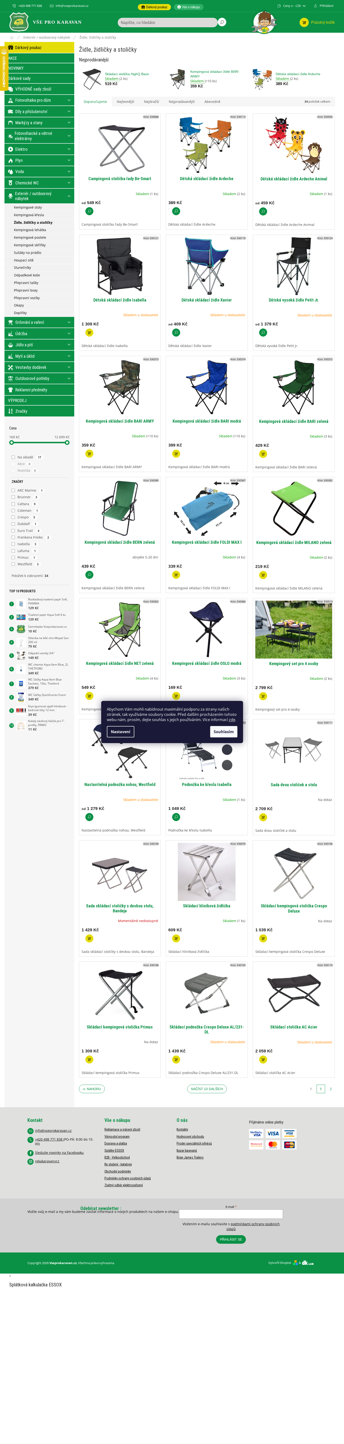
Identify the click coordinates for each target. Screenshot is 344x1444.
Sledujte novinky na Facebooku (59, 1152)
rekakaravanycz (47, 1161)
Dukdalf (26, 523)
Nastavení (120, 731)
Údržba (21, 333)
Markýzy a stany (29, 122)
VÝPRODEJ (17, 400)
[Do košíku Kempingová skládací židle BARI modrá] (176, 454)
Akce (23, 464)
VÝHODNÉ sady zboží (33, 89)
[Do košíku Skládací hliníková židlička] (176, 938)
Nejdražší (151, 101)
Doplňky (20, 313)
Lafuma (26, 550)
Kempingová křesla (29, 215)
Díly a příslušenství (31, 111)
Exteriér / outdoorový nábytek (33, 196)
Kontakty (182, 1129)
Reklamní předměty (31, 389)
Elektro (21, 149)
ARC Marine (30, 490)
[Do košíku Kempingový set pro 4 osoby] (263, 696)
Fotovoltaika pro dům (33, 100)
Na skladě (29, 457)
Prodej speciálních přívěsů (194, 1143)
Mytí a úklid (25, 356)
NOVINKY (16, 68)
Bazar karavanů (187, 1150)
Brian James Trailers (190, 1157)
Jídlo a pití (24, 344)
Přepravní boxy (26, 290)
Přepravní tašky (26, 282)
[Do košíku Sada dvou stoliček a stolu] (263, 817)
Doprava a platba (116, 1143)
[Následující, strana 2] (321, 1089)
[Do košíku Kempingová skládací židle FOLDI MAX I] (176, 575)
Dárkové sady (19, 78)
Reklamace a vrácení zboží (122, 1129)
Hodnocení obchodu (190, 1136)
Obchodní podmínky (118, 1171)
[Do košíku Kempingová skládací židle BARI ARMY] (89, 454)
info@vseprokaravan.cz (53, 1130)
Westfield (28, 564)
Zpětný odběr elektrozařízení (124, 1185)
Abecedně (212, 101)
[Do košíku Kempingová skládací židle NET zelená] (89, 696)
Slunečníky (22, 267)
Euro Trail (28, 530)
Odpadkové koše (27, 275)
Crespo (26, 517)
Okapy (19, 305)
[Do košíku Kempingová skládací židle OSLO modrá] (176, 696)
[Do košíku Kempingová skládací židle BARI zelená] (263, 454)
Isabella (26, 544)
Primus (26, 557)
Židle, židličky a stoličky (33, 222)
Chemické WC (27, 182)
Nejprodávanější (182, 101)
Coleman (27, 510)
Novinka (26, 470)
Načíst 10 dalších (207, 1089)
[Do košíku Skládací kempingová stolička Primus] (89, 1060)
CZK (299, 6)
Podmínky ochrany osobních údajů (128, 1178)
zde (232, 719)
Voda (19, 171)
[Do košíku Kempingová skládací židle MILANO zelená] (263, 575)
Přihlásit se (231, 1239)
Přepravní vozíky (27, 298)
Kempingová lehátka (30, 230)
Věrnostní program (117, 1136)
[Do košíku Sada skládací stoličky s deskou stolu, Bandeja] (89, 938)
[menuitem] (154, 7)
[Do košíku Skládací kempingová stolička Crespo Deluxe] (263, 938)
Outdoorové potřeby (32, 378)
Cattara (26, 504)
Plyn (19, 160)
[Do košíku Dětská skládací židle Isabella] (89, 333)
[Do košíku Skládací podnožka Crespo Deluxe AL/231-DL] (176, 1060)
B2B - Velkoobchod (117, 1157)
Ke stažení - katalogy (118, 1164)
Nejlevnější (125, 101)
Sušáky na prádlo (27, 252)
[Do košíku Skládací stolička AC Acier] (263, 1060)
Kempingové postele (30, 237)
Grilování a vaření (29, 322)
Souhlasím (224, 731)
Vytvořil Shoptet (279, 1263)
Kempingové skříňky (30, 245)
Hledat (222, 22)
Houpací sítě (24, 260)
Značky (21, 411)
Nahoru (94, 1089)
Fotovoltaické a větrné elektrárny (33, 136)
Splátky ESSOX (114, 1150)
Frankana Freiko (33, 537)
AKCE (12, 58)
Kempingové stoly (28, 207)
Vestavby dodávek (30, 367)
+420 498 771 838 (49, 1139)
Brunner (27, 497)
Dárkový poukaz (28, 47)
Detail (89, 211)
